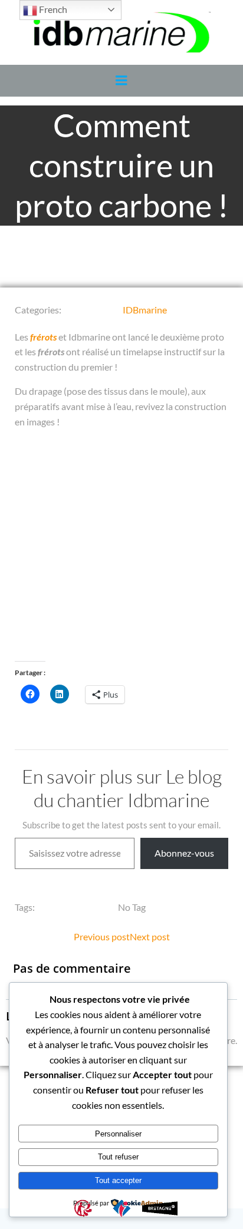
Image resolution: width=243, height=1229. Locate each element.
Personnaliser (118, 1133)
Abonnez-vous (184, 852)
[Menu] (121, 81)
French (52, 9)
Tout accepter (118, 1180)
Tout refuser (118, 1156)
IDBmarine (145, 309)
